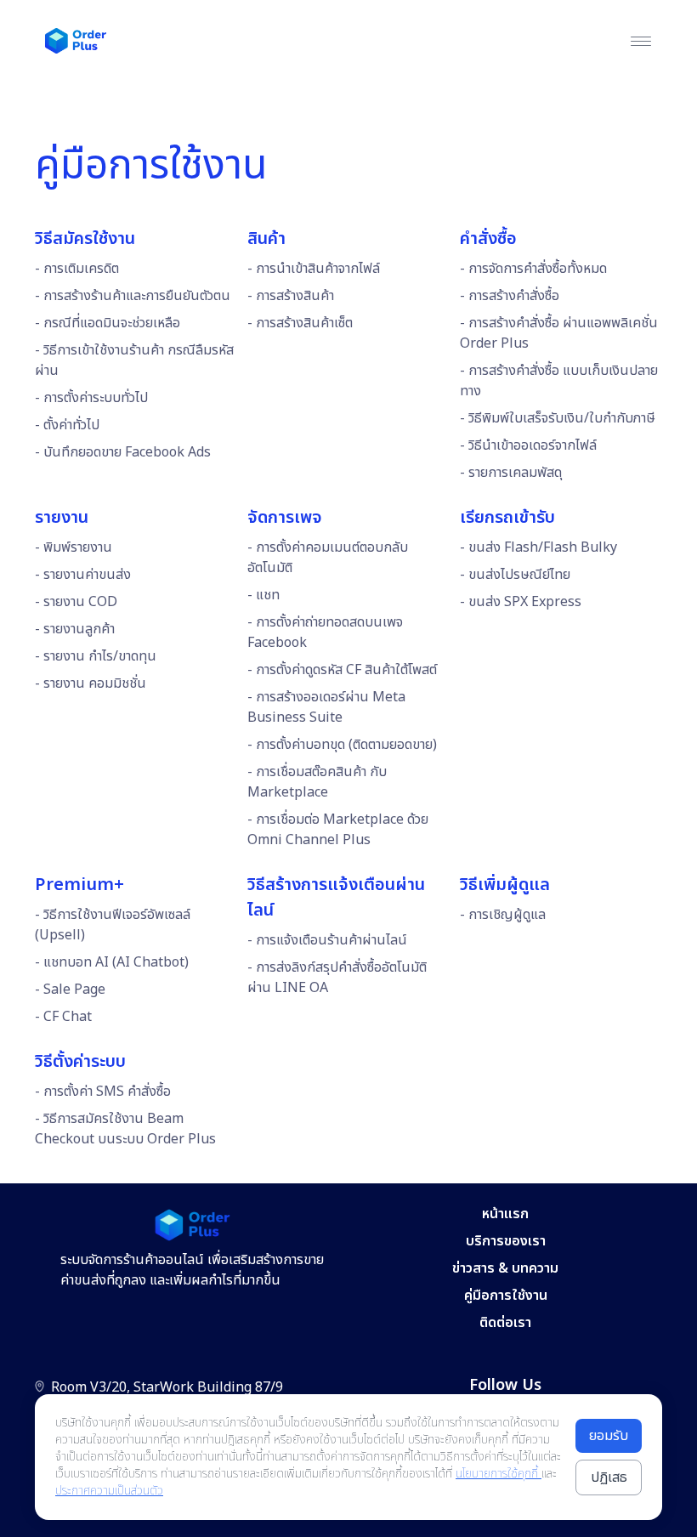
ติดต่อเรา (505, 1323)
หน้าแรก (505, 1214)
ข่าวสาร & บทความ (505, 1268)
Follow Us (505, 1385)
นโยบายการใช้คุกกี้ (498, 1474)
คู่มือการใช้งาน (505, 1295)
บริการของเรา (506, 1241)
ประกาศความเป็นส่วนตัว (109, 1491)
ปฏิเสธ (609, 1477)
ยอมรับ (608, 1436)
